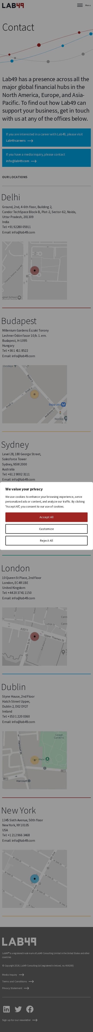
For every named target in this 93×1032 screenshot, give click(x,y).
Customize (46, 529)
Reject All (46, 541)
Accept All (47, 517)
